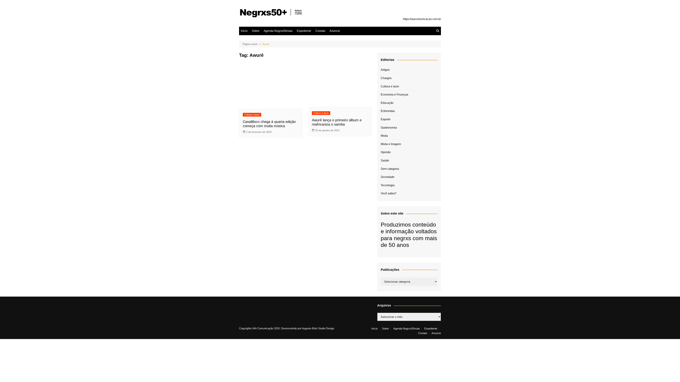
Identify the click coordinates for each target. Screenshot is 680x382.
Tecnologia (388, 185)
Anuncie (335, 30)
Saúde (385, 160)
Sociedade (387, 176)
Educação (387, 102)
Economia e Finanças (394, 94)
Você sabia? (388, 193)
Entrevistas (388, 110)
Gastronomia (389, 127)
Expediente (304, 30)
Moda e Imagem (391, 144)
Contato (320, 30)
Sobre (255, 30)
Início (244, 30)
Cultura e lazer (252, 114)
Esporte (385, 119)
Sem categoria (390, 168)
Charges (386, 78)
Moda (384, 135)
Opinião (386, 152)
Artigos (385, 69)
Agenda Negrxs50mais (278, 30)
